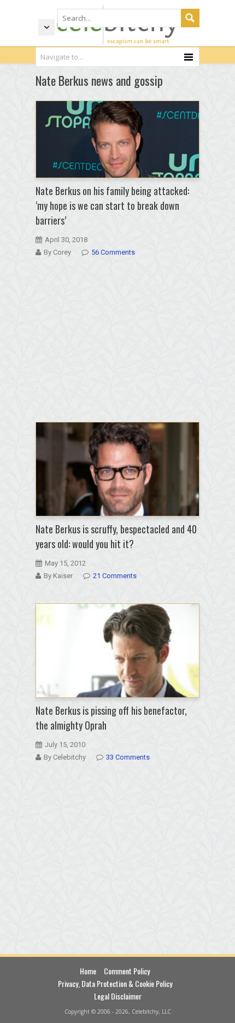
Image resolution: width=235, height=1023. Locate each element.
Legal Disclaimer (118, 996)
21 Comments (115, 576)
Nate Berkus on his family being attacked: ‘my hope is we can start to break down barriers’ (112, 205)
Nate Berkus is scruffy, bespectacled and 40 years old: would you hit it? (116, 536)
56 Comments (113, 252)
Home (88, 971)
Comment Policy (127, 971)
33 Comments (128, 757)
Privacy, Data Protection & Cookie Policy (115, 983)
